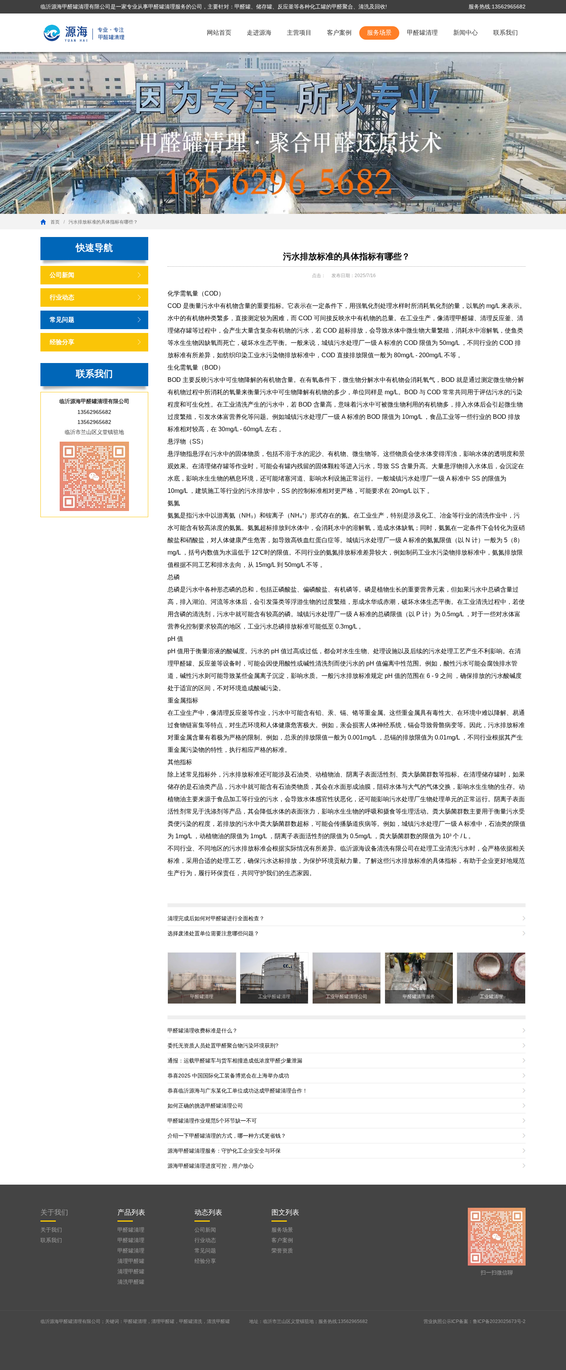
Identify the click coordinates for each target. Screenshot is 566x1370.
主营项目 (299, 32)
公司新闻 (62, 275)
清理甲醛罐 (130, 1261)
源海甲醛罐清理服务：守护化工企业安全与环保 (224, 1151)
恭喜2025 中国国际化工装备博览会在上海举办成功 (228, 1075)
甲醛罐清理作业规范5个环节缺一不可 (212, 1121)
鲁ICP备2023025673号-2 (499, 1321)
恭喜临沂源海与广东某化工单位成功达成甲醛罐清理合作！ (237, 1091)
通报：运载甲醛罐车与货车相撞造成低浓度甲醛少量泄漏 (234, 1060)
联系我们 (505, 32)
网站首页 (219, 32)
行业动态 (62, 297)
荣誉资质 (282, 1250)
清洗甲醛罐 (130, 1282)
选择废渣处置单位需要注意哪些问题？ (213, 933)
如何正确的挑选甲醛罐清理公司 (205, 1106)
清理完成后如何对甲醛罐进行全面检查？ (216, 918)
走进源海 (259, 32)
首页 (55, 222)
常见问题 (62, 319)
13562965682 (94, 412)
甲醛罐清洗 (190, 1321)
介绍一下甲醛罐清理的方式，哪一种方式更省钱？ (226, 1136)
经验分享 (62, 342)
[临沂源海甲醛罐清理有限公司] (84, 32)
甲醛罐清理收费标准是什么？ (202, 1030)
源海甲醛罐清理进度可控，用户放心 (210, 1166)
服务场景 (379, 32)
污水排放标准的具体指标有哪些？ (103, 222)
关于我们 (54, 1212)
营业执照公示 (437, 1321)
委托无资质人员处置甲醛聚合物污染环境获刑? (222, 1045)
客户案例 (339, 32)
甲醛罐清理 (422, 32)
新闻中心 (465, 32)
